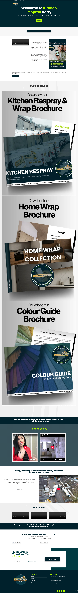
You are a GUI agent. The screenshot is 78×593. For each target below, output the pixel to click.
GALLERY (32, 584)
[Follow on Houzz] (65, 591)
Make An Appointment (62, 4)
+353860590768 (15, 0)
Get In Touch (52, 559)
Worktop (32, 4)
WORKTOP (32, 576)
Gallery (50, 4)
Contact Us (55, 4)
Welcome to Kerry (39, 10)
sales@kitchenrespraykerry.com (56, 580)
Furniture (37, 4)
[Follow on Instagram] (61, 591)
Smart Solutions (21, 591)
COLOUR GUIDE (33, 580)
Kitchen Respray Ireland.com (32, 561)
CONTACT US (33, 586)
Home (29, 4)
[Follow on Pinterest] (63, 591)
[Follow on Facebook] (57, 591)
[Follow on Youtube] (59, 591)
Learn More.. (39, 20)
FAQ (46, 4)
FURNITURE (33, 578)
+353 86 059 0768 (17, 561)
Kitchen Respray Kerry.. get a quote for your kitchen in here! (39, 31)
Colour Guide (42, 4)
